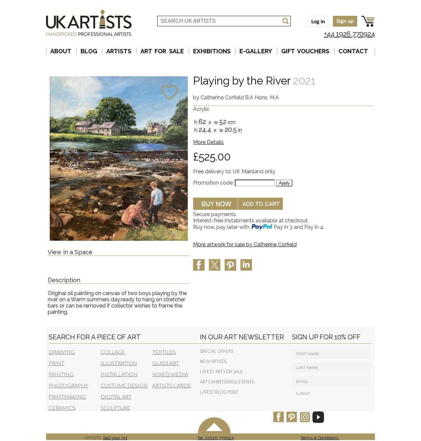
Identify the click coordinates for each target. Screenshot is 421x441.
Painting (61, 374)
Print (56, 363)
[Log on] (316, 27)
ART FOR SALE (162, 51)
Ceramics (62, 407)
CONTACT (353, 51)
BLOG (89, 51)
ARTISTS (118, 51)
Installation (119, 374)
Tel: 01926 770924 (215, 437)
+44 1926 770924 (349, 34)
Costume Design (124, 385)
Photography (68, 385)
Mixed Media (170, 374)
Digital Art (116, 396)
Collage (113, 352)
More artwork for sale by (245, 244)
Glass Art (165, 363)
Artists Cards (171, 385)
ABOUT (60, 51)
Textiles (164, 352)
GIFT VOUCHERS (305, 51)
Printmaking (67, 396)
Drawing (62, 352)
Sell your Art (115, 437)
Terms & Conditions (320, 437)
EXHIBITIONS (212, 51)
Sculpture (115, 407)
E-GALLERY (255, 51)
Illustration (119, 363)
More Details (208, 142)
